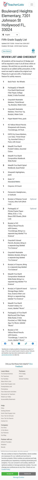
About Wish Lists (6, 381)
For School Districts (7, 374)
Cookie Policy (5, 469)
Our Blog (3, 435)
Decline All (27, 474)
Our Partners (5, 432)
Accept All (10, 474)
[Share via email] (19, 343)
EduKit (21, 376)
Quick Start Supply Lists (8, 384)
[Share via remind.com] (32, 343)
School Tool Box (23, 379)
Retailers (3, 444)
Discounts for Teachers (8, 394)
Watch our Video (6, 397)
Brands (3, 447)
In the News (4, 430)
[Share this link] (25, 343)
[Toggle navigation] (32, 4)
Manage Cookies (18, 477)
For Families (4, 379)
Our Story (4, 427)
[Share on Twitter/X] (12, 343)
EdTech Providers (6, 442)
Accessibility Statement (8, 399)
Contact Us (4, 421)
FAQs (2, 408)
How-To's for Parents (7, 418)
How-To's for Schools (7, 416)
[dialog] (19, 466)
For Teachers (5, 376)
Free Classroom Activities (8, 391)
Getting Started (5, 411)
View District (7, 51)
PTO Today (22, 374)
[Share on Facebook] (5, 343)
